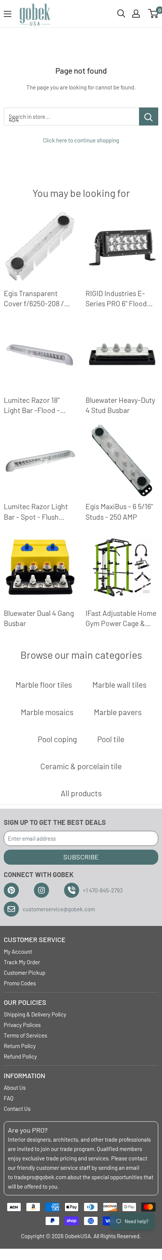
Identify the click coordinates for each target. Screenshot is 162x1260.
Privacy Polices (22, 1024)
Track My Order (22, 962)
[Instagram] (41, 890)
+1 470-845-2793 (103, 890)
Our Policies (25, 1002)
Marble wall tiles (119, 684)
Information (24, 1075)
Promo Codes (20, 983)
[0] (153, 13)
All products (81, 793)
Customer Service (35, 939)
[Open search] (121, 13)
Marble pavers (118, 712)
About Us (15, 1087)
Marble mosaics (47, 712)
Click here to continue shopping (81, 140)
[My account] (136, 13)
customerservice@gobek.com (59, 909)
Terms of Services (25, 1035)
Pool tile (110, 739)
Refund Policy (20, 1056)
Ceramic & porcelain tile (81, 766)
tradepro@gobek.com (40, 1177)
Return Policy (20, 1045)
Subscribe (81, 857)
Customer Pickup (24, 972)
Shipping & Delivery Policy (35, 1014)
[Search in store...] (148, 116)
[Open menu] (7, 14)
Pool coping (57, 739)
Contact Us (17, 1108)
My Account (18, 951)
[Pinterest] (11, 890)
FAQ (9, 1098)
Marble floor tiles (43, 684)
